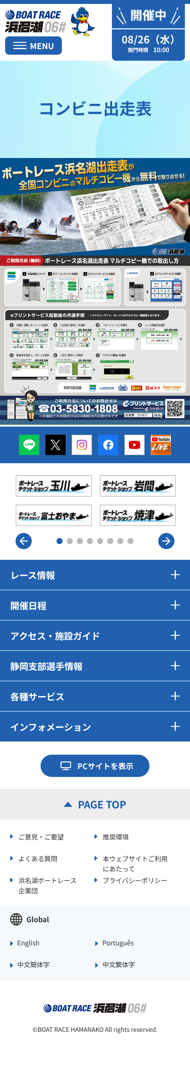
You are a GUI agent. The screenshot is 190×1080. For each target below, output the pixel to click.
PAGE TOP (102, 804)
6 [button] (110, 541)
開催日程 (28, 605)
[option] (96, 500)
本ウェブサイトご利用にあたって (135, 863)
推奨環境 (116, 836)
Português (118, 943)
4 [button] (90, 541)
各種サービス (37, 696)
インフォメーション (50, 726)
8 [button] (130, 541)
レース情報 (32, 574)
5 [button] (100, 541)
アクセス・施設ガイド (55, 635)
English (28, 943)
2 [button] (70, 541)
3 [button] (80, 541)
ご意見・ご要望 (41, 836)
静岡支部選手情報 (46, 665)
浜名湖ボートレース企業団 (47, 884)
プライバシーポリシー (135, 880)
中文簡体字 (33, 964)
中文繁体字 (118, 964)
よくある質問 (37, 858)
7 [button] (120, 541)
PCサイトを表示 (105, 765)
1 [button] (60, 541)
